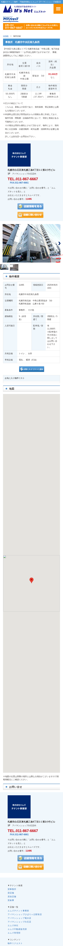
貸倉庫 (11, 900)
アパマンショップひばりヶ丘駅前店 (25, 914)
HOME (6, 36)
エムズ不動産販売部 (17, 929)
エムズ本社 (13, 925)
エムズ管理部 (14, 933)
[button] (59, 243)
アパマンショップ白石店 (19, 922)
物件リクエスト (15, 943)
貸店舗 (11, 893)
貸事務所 (12, 889)
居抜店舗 (12, 896)
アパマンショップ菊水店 (19, 918)
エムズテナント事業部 (18, 911)
